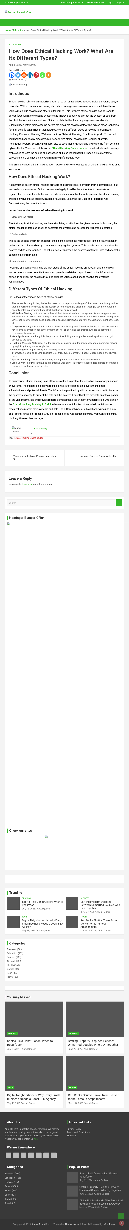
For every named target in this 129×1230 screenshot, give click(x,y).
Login (110, 2)
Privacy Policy (74, 1129)
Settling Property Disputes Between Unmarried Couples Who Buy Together (100, 905)
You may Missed (19, 997)
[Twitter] (18, 75)
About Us (65, 2)
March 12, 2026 (88, 930)
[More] (48, 75)
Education (15, 44)
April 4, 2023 (15, 65)
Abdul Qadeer (44, 908)
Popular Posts (79, 1167)
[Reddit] (24, 75)
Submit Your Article (95, 2)
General (11, 961)
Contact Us (78, 2)
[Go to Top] (121, 1216)
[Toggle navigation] (9, 22)
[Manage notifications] (121, 1223)
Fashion (11, 957)
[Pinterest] (36, 75)
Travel (84, 917)
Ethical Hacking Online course (28, 438)
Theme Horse (72, 1224)
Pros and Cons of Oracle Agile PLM (98, 456)
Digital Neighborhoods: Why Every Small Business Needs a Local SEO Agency (42, 923)
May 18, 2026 (28, 930)
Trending (15, 893)
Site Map (71, 1135)
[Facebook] (11, 75)
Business (26, 898)
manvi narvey (29, 65)
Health (10, 965)
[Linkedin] (30, 75)
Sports (10, 969)
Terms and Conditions (78, 1132)
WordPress (109, 1224)
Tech (24, 917)
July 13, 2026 (28, 908)
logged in (27, 484)
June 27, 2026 (88, 912)
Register (120, 2)
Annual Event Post (40, 1224)
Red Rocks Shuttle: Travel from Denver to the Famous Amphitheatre (99, 923)
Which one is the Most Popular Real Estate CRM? (34, 458)
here (36, 1138)
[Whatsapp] (42, 75)
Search (119, 502)
